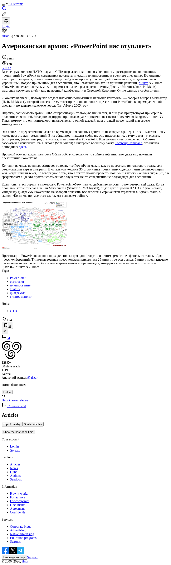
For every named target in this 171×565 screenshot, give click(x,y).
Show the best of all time (18, 432)
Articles (15, 464)
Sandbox (16, 479)
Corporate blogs (20, 526)
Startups (15, 541)
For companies (19, 501)
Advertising (17, 530)
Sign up (15, 450)
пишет (143, 83)
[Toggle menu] (3, 5)
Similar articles (33, 424)
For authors (17, 497)
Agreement (17, 508)
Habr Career (10, 400)
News (14, 468)
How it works (19, 493)
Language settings (14, 557)
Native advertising (22, 534)
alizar (5, 36)
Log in (14, 446)
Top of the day (12, 424)
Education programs (23, 538)
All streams (15, 4)
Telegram (24, 400)
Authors (15, 475)
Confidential (18, 512)
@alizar (32, 377)
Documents (17, 505)
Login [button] (6, 26)
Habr (24, 561)
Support (32, 557)
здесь (22, 147)
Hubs (13, 472)
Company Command (128, 143)
